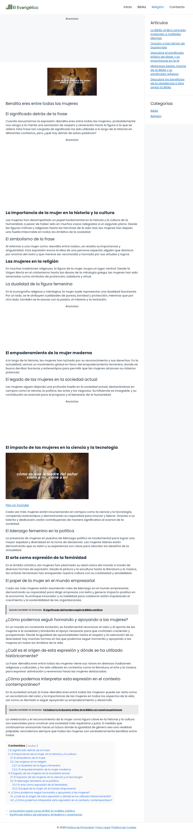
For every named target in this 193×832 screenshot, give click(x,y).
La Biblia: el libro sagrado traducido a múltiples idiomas (168, 34)
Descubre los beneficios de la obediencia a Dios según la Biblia (167, 83)
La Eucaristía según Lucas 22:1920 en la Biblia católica (42, 811)
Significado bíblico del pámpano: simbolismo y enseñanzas (45, 814)
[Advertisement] (72, 40)
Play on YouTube (17, 505)
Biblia (141, 7)
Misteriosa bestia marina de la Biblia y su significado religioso (168, 70)
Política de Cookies (124, 827)
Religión (158, 7)
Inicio (128, 7)
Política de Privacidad (80, 827)
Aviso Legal (103, 827)
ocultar (32, 745)
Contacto (177, 7)
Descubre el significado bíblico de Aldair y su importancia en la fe (167, 57)
